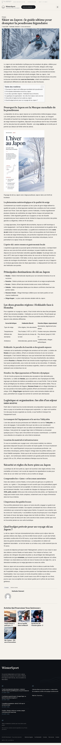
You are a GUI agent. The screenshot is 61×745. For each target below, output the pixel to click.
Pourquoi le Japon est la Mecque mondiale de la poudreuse (24, 89)
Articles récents (14, 587)
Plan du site (51, 737)
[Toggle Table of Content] (41, 86)
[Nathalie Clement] (8, 596)
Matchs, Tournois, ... (37, 695)
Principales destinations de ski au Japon (18, 91)
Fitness (4, 17)
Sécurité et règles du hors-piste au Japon (19, 98)
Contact (57, 737)
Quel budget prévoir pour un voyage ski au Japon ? (22, 100)
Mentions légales (29, 737)
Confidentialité (37, 737)
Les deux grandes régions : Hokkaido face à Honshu (22, 93)
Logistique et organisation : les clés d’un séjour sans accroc (24, 96)
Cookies (45, 737)
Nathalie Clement (18, 591)
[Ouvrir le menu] (57, 7)
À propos (7, 587)
